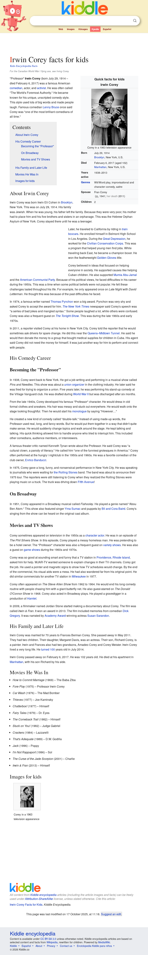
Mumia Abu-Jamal (125, 275)
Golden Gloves (106, 258)
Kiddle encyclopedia (43, 895)
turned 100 (48, 649)
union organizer (74, 384)
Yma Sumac (72, 509)
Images (71, 29)
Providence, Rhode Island (113, 557)
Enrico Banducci (35, 460)
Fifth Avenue (86, 482)
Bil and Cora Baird (113, 509)
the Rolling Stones (65, 472)
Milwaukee (79, 576)
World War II (81, 394)
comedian (16, 88)
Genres (85, 182)
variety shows (112, 545)
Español (107, 29)
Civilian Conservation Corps (105, 243)
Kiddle (13, 946)
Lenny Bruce (51, 107)
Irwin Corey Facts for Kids (26, 904)
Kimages (83, 29)
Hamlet (31, 598)
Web (60, 29)
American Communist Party (37, 280)
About (39, 946)
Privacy (51, 946)
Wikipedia (52, 942)
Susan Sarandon (98, 615)
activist (41, 88)
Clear (127, 21)
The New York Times (75, 306)
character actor (94, 535)
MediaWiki (104, 942)
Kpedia (95, 29)
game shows (32, 550)
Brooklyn (99, 157)
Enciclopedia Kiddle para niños (94, 946)
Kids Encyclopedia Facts (24, 66)
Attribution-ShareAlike (39, 899)
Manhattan (100, 167)
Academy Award (55, 615)
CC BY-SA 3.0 (48, 939)
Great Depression (114, 239)
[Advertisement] (74, 43)
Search (134, 21)
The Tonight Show (67, 316)
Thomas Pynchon (62, 301)
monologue (79, 411)
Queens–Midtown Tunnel (104, 333)
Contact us (66, 946)
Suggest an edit (111, 914)
